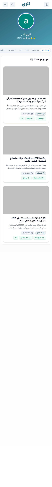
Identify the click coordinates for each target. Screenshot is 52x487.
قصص (40, 118)
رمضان (25, 178)
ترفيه (29, 118)
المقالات (45, 50)
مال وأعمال (24, 237)
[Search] (12, 4)
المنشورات (35, 50)
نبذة (20, 50)
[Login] (46, 4)
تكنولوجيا (38, 237)
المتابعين (12, 50)
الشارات (27, 50)
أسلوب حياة (38, 178)
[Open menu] (5, 4)
